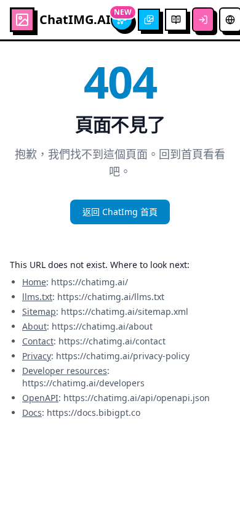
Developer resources (64, 370)
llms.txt (37, 297)
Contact (38, 341)
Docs (32, 412)
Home (34, 282)
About (34, 326)
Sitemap (39, 311)
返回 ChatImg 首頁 (120, 211)
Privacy (36, 356)
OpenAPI (40, 398)
